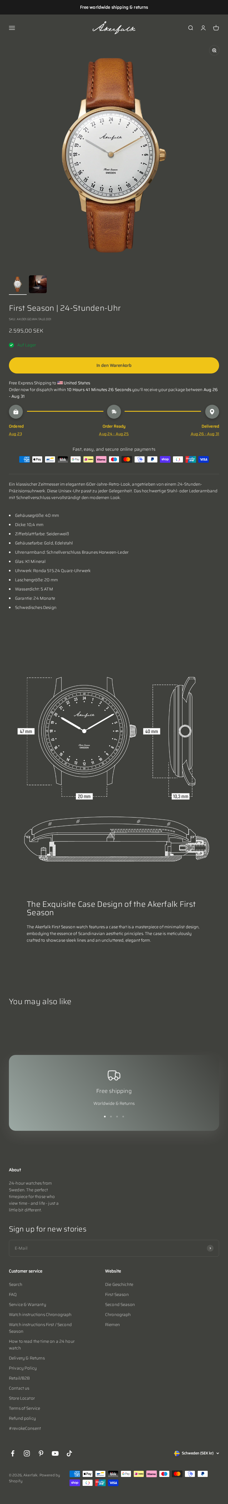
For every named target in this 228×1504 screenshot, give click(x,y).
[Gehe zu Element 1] (18, 285)
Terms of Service (24, 1408)
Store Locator (22, 1398)
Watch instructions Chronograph (40, 1314)
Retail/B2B (19, 1378)
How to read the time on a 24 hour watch (42, 1344)
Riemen (112, 1324)
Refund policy (22, 1418)
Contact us (19, 1388)
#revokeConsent (25, 1428)
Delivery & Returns (27, 1358)
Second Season (120, 1304)
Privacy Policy (23, 1368)
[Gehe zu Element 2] (38, 285)
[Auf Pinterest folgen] (41, 1453)
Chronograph (118, 1314)
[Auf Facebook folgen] (12, 1453)
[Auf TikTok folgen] (69, 1453)
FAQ (13, 1294)
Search (15, 1284)
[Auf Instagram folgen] (27, 1453)
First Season (117, 1294)
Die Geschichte (119, 1284)
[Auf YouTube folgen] (55, 1453)
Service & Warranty (27, 1304)
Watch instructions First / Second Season (40, 1328)
